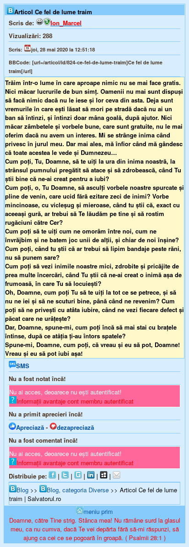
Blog (22, 489)
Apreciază (30, 427)
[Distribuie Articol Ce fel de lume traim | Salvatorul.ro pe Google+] (78, 476)
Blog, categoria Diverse (78, 489)
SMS (22, 365)
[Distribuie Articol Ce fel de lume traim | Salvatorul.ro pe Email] (116, 476)
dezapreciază (75, 427)
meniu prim (98, 511)
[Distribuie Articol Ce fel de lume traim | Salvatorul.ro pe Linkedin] (90, 476)
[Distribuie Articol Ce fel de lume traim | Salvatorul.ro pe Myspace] (103, 476)
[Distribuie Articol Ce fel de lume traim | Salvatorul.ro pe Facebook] (52, 476)
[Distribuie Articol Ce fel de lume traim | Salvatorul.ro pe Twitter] (65, 476)
